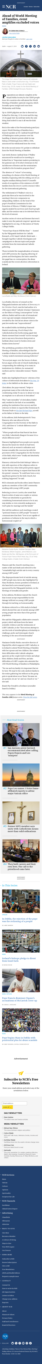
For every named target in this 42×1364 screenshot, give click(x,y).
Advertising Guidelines (8, 1349)
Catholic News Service (21, 1044)
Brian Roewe (8, 965)
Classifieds (6, 1217)
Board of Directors (8, 1325)
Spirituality (6, 1193)
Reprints (5, 1302)
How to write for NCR (9, 1288)
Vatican (9, 994)
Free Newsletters (8, 1269)
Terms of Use (19, 1349)
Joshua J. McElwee (10, 1004)
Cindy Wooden (8, 1044)
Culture (5, 1186)
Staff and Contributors (10, 1321)
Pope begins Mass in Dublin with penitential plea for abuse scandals (19, 1039)
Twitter (16, 1343)
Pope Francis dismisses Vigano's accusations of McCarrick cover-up (19, 999)
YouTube (23, 1343)
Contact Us (6, 1285)
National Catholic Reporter (5, 1336)
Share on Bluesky (22, 46)
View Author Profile (14, 33)
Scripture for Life (8, 1197)
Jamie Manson (8, 925)
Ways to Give (6, 1243)
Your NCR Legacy (8, 1247)
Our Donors (6, 1250)
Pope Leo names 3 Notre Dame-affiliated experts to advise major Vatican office (23, 791)
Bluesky (12, 1343)
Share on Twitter (30, 46)
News (4, 26)
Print (38, 46)
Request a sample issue (10, 1276)
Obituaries (6, 1221)
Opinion (4, 914)
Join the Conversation (9, 37)
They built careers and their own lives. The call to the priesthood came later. (22, 866)
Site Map (34, 1349)
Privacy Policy (7, 1318)
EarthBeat (6, 1205)
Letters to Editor (8, 1295)
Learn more (29, 39)
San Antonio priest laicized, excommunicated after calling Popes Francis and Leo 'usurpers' (23, 752)
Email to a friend (34, 46)
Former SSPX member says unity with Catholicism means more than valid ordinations (23, 829)
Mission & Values (8, 1315)
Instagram (27, 1343)
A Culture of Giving (9, 1240)
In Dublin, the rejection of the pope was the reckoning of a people (19, 920)
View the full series (30, 697)
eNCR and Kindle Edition (11, 1273)
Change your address (9, 1299)
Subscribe (36, 6)
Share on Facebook (26, 46)
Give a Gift (6, 1266)
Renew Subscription (9, 1262)
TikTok (30, 1343)
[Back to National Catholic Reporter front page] (11, 7)
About (4, 1311)
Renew (31, 6)
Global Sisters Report (9, 1209)
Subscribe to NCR (8, 1259)
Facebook (19, 1343)
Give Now (5, 1233)
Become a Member (8, 1236)
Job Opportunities (8, 1292)
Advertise (5, 1224)
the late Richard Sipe (24, 411)
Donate (26, 6)
